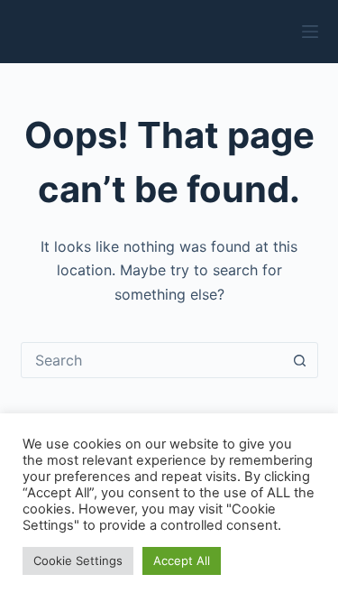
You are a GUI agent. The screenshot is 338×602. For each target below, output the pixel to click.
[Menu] (310, 31)
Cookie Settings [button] (78, 560)
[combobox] (152, 360)
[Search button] (300, 360)
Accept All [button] (181, 560)
